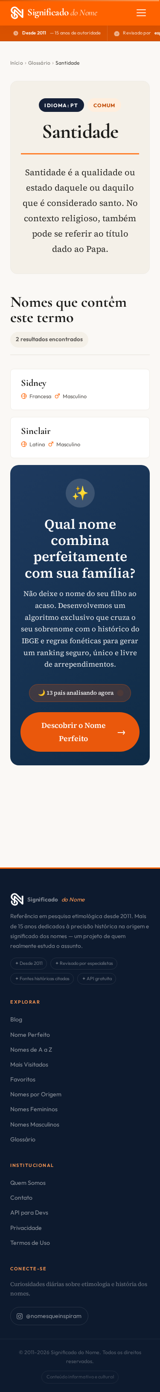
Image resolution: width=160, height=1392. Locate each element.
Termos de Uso (30, 1243)
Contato (21, 1197)
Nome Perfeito (30, 1034)
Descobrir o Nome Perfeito (83, 732)
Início (16, 63)
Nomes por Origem (35, 1094)
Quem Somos (28, 1183)
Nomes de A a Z (31, 1049)
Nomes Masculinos (34, 1124)
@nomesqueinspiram (53, 1316)
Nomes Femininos (34, 1109)
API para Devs (29, 1212)
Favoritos (22, 1079)
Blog (16, 1019)
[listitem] (80, 389)
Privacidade (26, 1228)
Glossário (39, 63)
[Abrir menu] (141, 12)
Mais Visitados (29, 1064)
